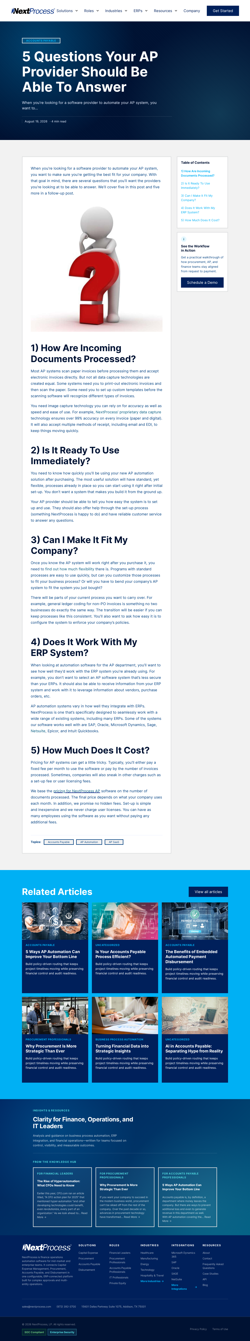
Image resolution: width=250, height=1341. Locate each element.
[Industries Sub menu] (126, 10)
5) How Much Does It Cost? (200, 220)
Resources (163, 11)
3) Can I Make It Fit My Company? (197, 198)
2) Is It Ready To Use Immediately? (195, 186)
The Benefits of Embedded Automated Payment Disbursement (191, 956)
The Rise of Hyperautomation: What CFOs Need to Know (58, 1183)
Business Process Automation (119, 1039)
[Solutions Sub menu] (76, 10)
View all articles (208, 892)
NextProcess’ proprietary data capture (128, 412)
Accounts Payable (41, 40)
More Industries (152, 1281)
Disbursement (87, 1269)
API (205, 1279)
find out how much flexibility (69, 569)
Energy (145, 1264)
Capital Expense (88, 1252)
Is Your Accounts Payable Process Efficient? (121, 954)
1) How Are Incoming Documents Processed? (197, 173)
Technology (147, 1269)
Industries (113, 11)
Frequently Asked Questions (213, 1266)
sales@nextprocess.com (36, 1306)
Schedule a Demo (202, 282)
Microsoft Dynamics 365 (183, 1254)
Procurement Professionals (48, 1039)
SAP (173, 1262)
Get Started (223, 11)
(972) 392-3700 (66, 1306)
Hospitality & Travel (152, 1275)
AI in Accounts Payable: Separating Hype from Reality (194, 1049)
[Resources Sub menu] (176, 10)
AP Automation (89, 841)
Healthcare (147, 1252)
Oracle (175, 1267)
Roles (89, 11)
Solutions (65, 11)
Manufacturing (149, 1258)
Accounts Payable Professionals (120, 1269)
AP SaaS (114, 841)
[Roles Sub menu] (98, 10)
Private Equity (117, 1283)
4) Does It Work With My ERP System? (198, 210)
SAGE (174, 1273)
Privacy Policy (198, 1329)
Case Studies (210, 1273)
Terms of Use (220, 1329)
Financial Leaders (119, 1252)
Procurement (86, 1258)
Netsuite (38, 731)
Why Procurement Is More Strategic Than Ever (51, 1049)
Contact (207, 1258)
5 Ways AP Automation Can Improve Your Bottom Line (53, 954)
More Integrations (184, 1286)
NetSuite (176, 1279)
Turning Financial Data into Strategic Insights (122, 1049)
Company (192, 11)
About (206, 1252)
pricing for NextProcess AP (76, 791)
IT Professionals (118, 1277)
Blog (205, 1284)
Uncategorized (108, 945)
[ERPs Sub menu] (146, 10)
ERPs (138, 11)
